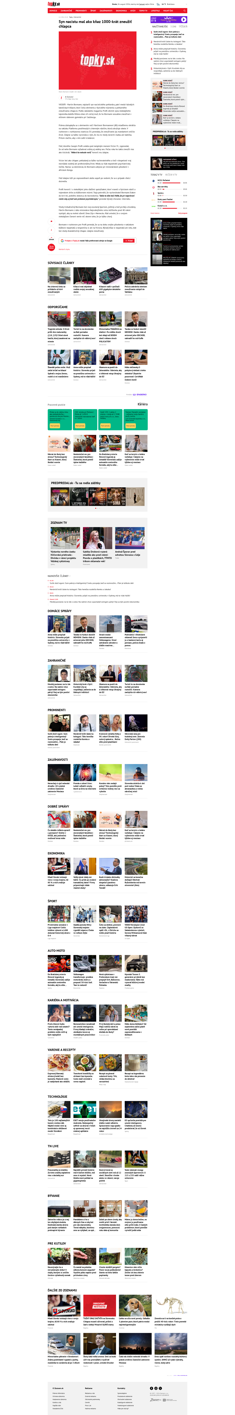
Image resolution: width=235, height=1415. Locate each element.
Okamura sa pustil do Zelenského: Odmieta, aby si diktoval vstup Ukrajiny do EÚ (110, 688)
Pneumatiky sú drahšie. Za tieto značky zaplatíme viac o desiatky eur (59, 1173)
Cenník (87, 1402)
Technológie (57, 1097)
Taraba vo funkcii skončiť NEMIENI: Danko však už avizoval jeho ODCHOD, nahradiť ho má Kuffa (84, 638)
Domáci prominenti (54, 747)
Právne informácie (59, 1393)
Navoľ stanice (155, 213)
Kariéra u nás (57, 1402)
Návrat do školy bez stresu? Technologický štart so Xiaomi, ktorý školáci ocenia (57, 458)
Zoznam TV (59, 523)
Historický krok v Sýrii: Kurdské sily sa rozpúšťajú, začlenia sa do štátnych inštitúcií (84, 688)
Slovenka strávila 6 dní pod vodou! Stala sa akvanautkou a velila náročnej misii (135, 787)
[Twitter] (160, 1389)
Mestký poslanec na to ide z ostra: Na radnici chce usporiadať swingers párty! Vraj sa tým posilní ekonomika (94, 602)
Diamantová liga (104, 936)
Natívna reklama (90, 1409)
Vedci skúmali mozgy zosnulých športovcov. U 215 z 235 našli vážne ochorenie (135, 1174)
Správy (53, 564)
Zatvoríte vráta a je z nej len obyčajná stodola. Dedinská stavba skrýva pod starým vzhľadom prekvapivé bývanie (58, 1225)
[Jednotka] (153, 194)
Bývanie (54, 1196)
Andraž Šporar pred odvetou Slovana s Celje (127, 553)
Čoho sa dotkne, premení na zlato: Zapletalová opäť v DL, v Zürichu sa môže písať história (110, 928)
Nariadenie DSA (58, 1409)
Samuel (142, 4)
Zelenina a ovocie (78, 1278)
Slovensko (76, 936)
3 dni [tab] (173, 26)
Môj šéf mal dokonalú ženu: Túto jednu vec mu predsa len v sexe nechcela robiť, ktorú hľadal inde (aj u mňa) (174, 164)
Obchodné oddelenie (125, 1399)
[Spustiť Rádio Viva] (168, 17)
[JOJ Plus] (153, 206)
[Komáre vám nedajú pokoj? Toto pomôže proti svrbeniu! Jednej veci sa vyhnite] (110, 772)
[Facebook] (151, 1389)
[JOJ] (153, 187)
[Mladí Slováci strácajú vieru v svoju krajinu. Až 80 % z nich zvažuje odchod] (59, 866)
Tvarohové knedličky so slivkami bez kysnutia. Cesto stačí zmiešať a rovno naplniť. (83, 1077)
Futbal (117, 558)
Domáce (53, 10)
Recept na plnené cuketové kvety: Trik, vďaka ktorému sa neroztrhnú (108, 1077)
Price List (88, 1405)
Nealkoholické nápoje (131, 1082)
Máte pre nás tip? (123, 1409)
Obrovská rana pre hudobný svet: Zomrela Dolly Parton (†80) (135, 737)
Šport (93, 10)
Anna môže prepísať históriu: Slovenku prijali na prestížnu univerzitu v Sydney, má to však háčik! (90, 595)
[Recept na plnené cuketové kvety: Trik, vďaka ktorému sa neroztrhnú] (110, 1062)
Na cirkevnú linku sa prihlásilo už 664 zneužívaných (56, 289)
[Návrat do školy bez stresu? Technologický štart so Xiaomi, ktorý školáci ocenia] (110, 819)
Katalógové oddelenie (125, 1402)
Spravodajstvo (122, 1393)
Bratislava (128, 648)
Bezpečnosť (51, 1134)
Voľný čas (168, 10)
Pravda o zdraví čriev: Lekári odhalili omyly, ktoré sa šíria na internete (84, 786)
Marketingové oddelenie (126, 1405)
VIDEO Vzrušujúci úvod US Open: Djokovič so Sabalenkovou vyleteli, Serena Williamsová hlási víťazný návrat (136, 930)
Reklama (88, 1388)
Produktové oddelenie (125, 1396)
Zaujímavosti (106, 10)
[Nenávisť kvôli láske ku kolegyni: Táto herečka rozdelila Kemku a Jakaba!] (84, 722)
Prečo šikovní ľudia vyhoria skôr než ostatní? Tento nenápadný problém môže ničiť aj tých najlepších (59, 1029)
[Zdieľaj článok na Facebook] (51, 230)
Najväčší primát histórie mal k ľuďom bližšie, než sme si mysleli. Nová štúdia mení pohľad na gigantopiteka (84, 1175)
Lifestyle (155, 10)
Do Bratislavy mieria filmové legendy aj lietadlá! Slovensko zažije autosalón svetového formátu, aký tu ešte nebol (110, 459)
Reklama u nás (90, 1393)
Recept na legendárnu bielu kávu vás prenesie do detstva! (135, 1076)
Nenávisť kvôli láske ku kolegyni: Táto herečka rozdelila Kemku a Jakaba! (80, 589)
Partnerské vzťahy (170, 159)
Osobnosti (76, 745)
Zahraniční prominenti (132, 742)
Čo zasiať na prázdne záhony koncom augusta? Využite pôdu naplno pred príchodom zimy (84, 1271)
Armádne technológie (105, 1134)
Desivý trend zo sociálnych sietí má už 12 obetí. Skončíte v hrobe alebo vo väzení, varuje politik (110, 1175)
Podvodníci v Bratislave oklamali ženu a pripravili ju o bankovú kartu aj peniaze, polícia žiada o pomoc (136, 640)
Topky (71, 17)
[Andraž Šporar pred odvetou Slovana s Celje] (130, 538)
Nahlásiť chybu (64, 249)
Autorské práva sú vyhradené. (159, 1395)
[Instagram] (156, 1389)
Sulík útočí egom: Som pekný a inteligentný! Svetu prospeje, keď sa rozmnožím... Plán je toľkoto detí (92, 583)
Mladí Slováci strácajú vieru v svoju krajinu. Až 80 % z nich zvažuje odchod (58, 881)
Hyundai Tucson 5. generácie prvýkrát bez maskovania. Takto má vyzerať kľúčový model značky (135, 979)
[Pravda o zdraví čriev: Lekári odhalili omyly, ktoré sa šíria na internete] (84, 772)
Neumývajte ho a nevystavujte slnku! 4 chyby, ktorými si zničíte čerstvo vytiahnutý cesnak (59, 1271)
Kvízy (132, 10)
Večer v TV (171, 174)
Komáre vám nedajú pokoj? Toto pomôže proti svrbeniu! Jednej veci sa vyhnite (110, 787)
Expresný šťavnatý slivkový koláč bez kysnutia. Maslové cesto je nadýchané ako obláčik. (59, 1077)
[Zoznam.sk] (156, 1401)
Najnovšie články (58, 576)
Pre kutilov (57, 1243)
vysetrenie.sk (77, 792)
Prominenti (81, 10)
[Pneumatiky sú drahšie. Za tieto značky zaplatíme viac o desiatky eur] (59, 1159)
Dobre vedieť (52, 465)
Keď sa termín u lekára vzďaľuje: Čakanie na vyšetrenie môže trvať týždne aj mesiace (135, 458)
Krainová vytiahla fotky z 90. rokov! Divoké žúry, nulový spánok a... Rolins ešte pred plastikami (110, 738)
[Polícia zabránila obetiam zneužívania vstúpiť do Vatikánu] (136, 275)
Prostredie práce (104, 1035)
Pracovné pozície (56, 404)
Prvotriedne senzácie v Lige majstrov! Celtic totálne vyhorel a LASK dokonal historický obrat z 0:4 (59, 930)
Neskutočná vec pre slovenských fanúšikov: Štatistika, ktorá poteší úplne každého (83, 458)
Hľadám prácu (77, 1038)
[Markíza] (153, 181)
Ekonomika (121, 10)
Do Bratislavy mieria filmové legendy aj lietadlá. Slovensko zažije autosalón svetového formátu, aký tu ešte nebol (59, 979)
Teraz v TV (156, 174)
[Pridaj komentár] (51, 221)
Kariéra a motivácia (63, 1000)
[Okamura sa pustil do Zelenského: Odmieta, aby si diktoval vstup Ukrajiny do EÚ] (110, 673)
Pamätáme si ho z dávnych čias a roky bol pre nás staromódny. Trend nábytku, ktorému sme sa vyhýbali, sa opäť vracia (83, 1225)
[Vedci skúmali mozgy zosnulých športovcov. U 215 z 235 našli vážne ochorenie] (136, 1159)
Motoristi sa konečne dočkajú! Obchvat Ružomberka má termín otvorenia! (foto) (135, 881)
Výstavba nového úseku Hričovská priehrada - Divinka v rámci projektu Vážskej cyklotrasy (63, 556)
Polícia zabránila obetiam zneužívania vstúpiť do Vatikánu (136, 289)
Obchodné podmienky (92, 1399)
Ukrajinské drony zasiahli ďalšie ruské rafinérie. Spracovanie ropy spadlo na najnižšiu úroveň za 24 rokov (110, 1125)
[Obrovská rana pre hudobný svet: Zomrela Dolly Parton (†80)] (136, 722)
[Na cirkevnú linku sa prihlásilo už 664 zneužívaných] (59, 275)
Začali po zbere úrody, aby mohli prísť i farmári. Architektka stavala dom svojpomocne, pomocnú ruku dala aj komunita (110, 1225)
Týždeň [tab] (183, 26)
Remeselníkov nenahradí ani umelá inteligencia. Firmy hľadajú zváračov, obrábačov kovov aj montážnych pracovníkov (84, 1029)
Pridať (130, 241)
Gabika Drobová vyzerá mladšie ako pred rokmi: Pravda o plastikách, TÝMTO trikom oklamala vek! (97, 556)
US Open (127, 938)
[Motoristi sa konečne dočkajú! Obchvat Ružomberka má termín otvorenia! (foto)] (136, 866)
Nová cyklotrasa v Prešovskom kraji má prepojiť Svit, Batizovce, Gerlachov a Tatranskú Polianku (109, 979)
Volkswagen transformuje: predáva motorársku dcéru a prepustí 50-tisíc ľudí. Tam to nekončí (83, 979)
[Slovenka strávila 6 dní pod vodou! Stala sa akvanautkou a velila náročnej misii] (136, 772)
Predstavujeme (129, 988)
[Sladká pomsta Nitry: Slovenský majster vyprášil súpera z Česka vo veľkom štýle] (84, 914)
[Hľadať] (184, 10)
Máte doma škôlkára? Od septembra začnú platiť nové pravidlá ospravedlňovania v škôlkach (135, 1029)
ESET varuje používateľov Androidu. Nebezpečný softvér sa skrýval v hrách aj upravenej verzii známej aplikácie (84, 1125)
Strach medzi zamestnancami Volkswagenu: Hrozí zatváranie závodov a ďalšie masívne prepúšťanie (108, 640)
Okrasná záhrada (104, 1278)
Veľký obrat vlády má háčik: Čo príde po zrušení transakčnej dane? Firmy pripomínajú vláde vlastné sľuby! (84, 882)
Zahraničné (66, 10)
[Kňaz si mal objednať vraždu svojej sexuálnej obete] (84, 275)
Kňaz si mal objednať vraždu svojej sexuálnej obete (83, 289)
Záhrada (50, 1278)
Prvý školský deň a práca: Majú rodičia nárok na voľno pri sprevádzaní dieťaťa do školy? (110, 1028)
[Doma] (153, 200)
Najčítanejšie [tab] (160, 26)
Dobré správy (58, 806)
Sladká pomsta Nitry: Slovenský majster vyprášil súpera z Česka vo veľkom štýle (83, 928)
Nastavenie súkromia (59, 1399)
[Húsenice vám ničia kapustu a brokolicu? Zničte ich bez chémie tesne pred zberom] (136, 1256)
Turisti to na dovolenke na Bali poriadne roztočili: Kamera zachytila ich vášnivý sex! (136, 688)
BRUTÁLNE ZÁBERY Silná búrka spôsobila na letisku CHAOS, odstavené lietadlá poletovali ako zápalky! (174, 260)
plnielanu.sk (128, 841)
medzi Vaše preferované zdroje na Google (88, 241)
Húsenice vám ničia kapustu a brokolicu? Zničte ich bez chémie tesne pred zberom (134, 1271)
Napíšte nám (57, 1405)
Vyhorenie (51, 1038)
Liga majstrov (52, 938)
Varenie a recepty (62, 1050)
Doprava (101, 988)
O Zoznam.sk (58, 1388)
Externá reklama (90, 1396)
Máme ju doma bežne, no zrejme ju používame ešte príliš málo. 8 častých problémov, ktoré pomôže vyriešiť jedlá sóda (136, 1225)
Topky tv (143, 10)
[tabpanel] (169, 52)
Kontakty (121, 1388)
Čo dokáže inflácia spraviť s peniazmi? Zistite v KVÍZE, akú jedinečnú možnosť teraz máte (59, 834)
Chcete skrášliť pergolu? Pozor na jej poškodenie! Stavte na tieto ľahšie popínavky (110, 1271)
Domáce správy (59, 611)
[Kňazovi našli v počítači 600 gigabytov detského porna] (110, 275)
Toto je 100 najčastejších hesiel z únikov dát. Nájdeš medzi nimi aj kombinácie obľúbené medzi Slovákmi (59, 1125)
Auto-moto (56, 951)
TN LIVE (53, 1146)
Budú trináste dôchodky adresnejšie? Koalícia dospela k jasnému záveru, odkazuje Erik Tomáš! (109, 882)
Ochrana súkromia (59, 1396)
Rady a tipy (102, 1084)
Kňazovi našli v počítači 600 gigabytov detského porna (109, 289)
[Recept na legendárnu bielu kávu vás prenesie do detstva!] (136, 1062)
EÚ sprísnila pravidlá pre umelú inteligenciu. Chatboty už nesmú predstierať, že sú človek (135, 1124)
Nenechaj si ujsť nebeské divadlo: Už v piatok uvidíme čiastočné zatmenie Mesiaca (59, 787)
